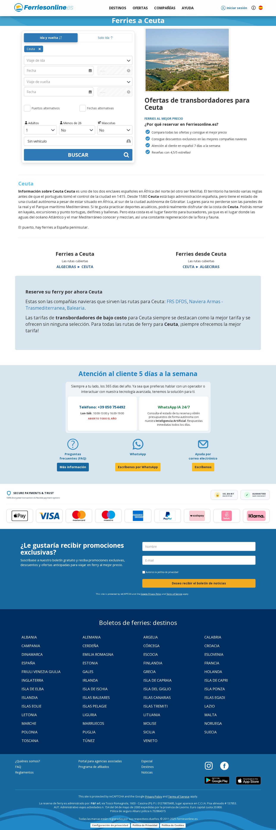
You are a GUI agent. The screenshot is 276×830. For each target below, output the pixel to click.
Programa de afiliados (93, 767)
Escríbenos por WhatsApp (138, 467)
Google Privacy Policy (151, 594)
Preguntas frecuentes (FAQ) (73, 456)
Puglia (89, 732)
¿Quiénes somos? (27, 761)
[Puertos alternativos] (27, 108)
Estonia (90, 663)
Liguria (90, 714)
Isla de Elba (33, 688)
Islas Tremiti (155, 706)
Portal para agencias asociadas (100, 761)
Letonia (29, 714)
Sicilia (149, 732)
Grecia (149, 671)
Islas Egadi (214, 697)
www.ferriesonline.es (43, 7)
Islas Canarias (157, 697)
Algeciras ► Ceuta (74, 266)
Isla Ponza (214, 688)
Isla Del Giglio (157, 688)
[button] (188, 8)
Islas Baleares (96, 697)
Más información (73, 467)
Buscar (78, 154)
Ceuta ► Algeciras (201, 266)
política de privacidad (167, 572)
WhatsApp (138, 454)
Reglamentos (24, 772)
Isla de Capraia (157, 680)
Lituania (151, 714)
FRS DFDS (177, 301)
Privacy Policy (153, 797)
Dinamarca (32, 654)
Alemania (92, 637)
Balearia (76, 308)
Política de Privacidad (145, 825)
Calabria (212, 637)
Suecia (210, 732)
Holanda (213, 671)
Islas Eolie (31, 706)
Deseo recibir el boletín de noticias (199, 583)
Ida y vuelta (49, 38)
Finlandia (152, 663)
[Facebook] (224, 765)
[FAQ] (73, 446)
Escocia (150, 654)
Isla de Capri (216, 680)
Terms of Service (174, 594)
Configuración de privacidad (110, 825)
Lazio (209, 706)
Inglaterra (32, 680)
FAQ (18, 767)
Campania (31, 645)
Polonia (30, 732)
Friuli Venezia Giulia (41, 671)
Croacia (212, 645)
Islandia (30, 697)
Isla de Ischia (95, 688)
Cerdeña (91, 645)
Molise (149, 723)
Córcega (151, 645)
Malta (210, 714)
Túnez (89, 740)
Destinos (147, 767)
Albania (29, 637)
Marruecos (93, 723)
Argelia (150, 637)
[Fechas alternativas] (82, 108)
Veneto (150, 740)
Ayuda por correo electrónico (203, 456)
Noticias (147, 772)
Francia (211, 663)
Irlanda (90, 680)
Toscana (30, 740)
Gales (88, 671)
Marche (29, 723)
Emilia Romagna (98, 654)
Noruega (213, 723)
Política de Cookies (173, 825)
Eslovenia (213, 654)
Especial (146, 761)
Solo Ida (104, 38)
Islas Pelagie (95, 706)
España (28, 663)
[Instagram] (210, 765)
